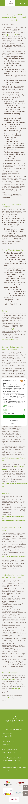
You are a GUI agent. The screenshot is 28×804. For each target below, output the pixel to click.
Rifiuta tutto (14, 423)
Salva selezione (14, 420)
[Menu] (4, 3)
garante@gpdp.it (16, 688)
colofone (4, 770)
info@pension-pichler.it (11, 35)
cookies (16, 770)
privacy (10, 770)
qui (13, 329)
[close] (24, 380)
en (25, 3)
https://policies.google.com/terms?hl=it (13, 516)
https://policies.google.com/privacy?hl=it (13, 520)
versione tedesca (6, 698)
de (21, 3)
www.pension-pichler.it (15, 760)
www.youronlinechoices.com (10, 340)
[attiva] (5, 410)
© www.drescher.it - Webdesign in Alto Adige (14, 767)
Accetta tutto (14, 417)
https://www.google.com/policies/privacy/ (14, 556)
